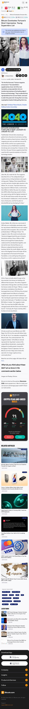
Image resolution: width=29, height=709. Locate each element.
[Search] (23, 2)
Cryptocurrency (7, 598)
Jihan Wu (16, 598)
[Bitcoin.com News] (5, 3)
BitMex (11, 595)
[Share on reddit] (23, 75)
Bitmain (5, 595)
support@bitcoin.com (7, 705)
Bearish (9, 437)
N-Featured (17, 601)
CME (22, 595)
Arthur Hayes (6, 591)
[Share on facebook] (17, 75)
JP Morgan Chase (7, 601)
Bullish (20, 437)
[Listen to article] (3, 69)
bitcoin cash (16, 591)
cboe (17, 595)
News (2, 14)
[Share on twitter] (20, 75)
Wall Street (14, 604)
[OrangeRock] (10, 11)
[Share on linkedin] (26, 75)
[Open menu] (26, 2)
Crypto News (7, 14)
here (2, 360)
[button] (19, 70)
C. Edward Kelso (9, 75)
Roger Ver (5, 604)
